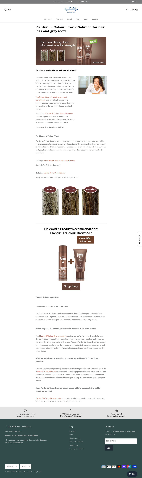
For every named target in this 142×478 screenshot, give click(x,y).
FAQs (71, 435)
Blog (77, 19)
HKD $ (134, 2)
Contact (95, 19)
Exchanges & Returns (76, 449)
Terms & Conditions (76, 442)
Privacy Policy (74, 445)
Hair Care (48, 19)
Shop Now (71, 286)
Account (72, 431)
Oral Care (59, 19)
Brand (69, 19)
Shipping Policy (74, 438)
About (86, 19)
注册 (108, 448)
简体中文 (10, 466)
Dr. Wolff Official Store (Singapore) (20, 472)
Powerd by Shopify (36, 472)
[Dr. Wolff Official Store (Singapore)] (71, 10)
